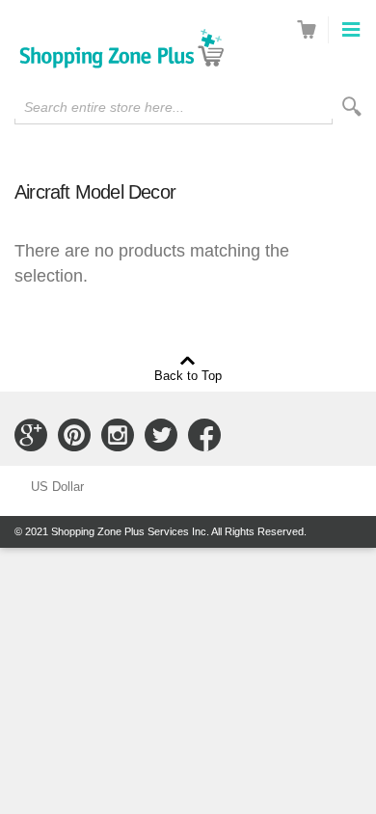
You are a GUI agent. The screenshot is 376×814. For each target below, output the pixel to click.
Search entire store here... (104, 107)
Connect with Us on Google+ (30, 435)
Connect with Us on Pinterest (74, 435)
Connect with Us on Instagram (117, 435)
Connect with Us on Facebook (204, 435)
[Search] (352, 106)
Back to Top (188, 375)
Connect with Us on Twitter (161, 435)
